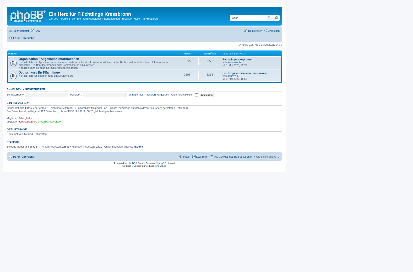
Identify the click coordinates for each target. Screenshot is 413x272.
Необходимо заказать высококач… (246, 73)
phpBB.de (161, 166)
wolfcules (233, 62)
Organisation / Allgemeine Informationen (49, 59)
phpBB (132, 163)
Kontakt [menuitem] (185, 156)
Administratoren (27, 121)
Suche (269, 18)
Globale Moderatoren (50, 121)
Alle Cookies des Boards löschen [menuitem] (233, 156)
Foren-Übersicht (23, 156)
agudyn (232, 76)
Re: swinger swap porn (237, 59)
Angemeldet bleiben (182, 94)
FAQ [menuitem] (37, 30)
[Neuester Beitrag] (240, 62)
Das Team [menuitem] (202, 156)
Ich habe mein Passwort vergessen (148, 94)
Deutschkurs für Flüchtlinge (39, 72)
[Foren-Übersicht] (28, 15)
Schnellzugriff (21, 30)
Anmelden (14, 89)
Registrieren (35, 89)
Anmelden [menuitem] (274, 30)
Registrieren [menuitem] (255, 30)
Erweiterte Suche (276, 18)
